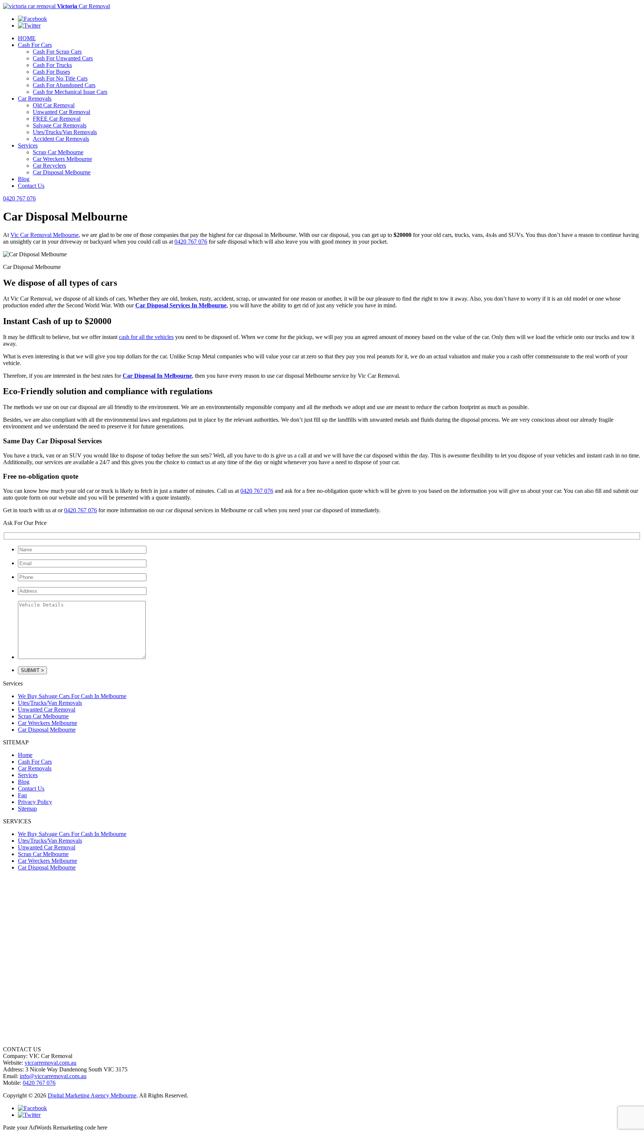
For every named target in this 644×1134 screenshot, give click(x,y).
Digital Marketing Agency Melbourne (92, 1095)
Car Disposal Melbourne (62, 172)
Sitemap (27, 808)
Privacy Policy (35, 802)
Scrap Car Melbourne (58, 152)
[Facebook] (32, 19)
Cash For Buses (51, 72)
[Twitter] (29, 25)
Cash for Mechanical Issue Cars (70, 92)
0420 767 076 (19, 198)
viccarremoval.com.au (50, 1062)
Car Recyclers (49, 165)
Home (25, 755)
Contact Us (31, 186)
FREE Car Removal (56, 118)
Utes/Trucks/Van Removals (65, 132)
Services (28, 145)
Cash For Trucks (52, 65)
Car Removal (83, 6)
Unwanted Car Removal (61, 112)
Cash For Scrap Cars (57, 51)
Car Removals (34, 98)
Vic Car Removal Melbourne (44, 235)
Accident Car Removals (61, 139)
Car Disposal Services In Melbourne (181, 305)
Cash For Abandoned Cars (64, 85)
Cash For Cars (35, 45)
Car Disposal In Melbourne (157, 376)
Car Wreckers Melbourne (62, 159)
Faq (22, 795)
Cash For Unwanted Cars (63, 58)
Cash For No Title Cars (60, 78)
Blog (23, 179)
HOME (27, 38)
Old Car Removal (54, 105)
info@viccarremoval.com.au (53, 1076)
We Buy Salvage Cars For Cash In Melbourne (72, 696)
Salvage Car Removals (59, 125)
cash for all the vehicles (146, 337)
